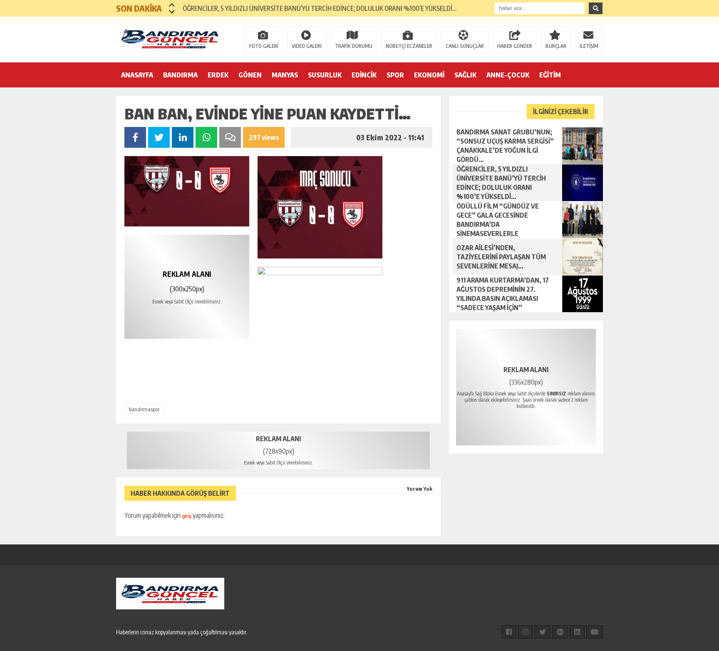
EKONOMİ (429, 75)
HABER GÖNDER (514, 46)
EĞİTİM (550, 75)
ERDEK (218, 75)
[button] (172, 5)
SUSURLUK (325, 75)
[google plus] (560, 632)
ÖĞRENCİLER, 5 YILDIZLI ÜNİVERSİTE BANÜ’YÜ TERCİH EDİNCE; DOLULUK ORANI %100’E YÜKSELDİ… (319, 8)
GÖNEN (250, 75)
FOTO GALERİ (263, 46)
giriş (186, 516)
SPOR (395, 75)
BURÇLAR (555, 46)
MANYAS (285, 75)
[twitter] (542, 632)
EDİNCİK (364, 75)
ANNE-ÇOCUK (507, 75)
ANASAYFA (137, 75)
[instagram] (525, 632)
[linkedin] (577, 632)
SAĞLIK (465, 75)
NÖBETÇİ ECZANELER (409, 46)
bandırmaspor (144, 409)
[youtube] (594, 632)
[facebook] (508, 632)
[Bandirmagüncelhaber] (170, 39)
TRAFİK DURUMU (353, 46)
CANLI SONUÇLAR (465, 46)
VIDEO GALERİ (307, 46)
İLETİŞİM (589, 46)
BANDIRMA (180, 75)
